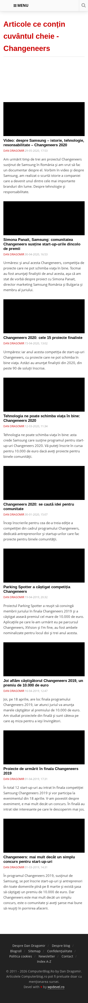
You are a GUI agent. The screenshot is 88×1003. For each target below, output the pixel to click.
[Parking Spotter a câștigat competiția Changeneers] (44, 569)
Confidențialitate (59, 951)
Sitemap (34, 951)
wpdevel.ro (56, 987)
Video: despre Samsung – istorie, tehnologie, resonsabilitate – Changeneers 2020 (43, 142)
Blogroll (16, 951)
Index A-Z (44, 961)
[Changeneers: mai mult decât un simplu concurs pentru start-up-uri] (44, 839)
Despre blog (61, 945)
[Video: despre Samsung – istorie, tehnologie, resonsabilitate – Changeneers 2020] (44, 122)
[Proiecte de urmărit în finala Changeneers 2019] (44, 750)
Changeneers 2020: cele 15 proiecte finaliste (42, 338)
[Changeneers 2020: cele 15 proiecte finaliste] (44, 319)
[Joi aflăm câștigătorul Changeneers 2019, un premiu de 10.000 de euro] (44, 662)
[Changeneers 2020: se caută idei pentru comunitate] (44, 486)
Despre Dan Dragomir (28, 945)
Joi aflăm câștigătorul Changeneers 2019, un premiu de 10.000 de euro (43, 683)
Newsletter (47, 956)
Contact (67, 956)
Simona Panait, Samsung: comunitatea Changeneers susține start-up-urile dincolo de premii (41, 244)
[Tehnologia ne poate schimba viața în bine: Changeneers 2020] (44, 398)
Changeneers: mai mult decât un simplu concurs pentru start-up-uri (39, 859)
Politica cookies (20, 956)
